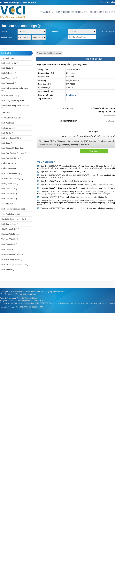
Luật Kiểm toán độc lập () (11, 173)
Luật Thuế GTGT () (9, 189)
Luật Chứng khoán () (9, 224)
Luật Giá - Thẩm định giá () (12, 178)
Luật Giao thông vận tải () (11, 259)
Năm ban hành (6, 37)
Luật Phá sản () (7, 270)
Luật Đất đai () (7, 133)
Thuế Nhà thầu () (8, 204)
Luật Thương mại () (9, 78)
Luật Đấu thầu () (7, 123)
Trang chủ (46, 12)
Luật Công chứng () (9, 244)
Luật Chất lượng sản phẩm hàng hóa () (14, 89)
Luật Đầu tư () (7, 68)
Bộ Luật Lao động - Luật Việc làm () (15, 107)
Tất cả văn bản (7, 58)
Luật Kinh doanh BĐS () (11, 138)
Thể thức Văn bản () (9, 239)
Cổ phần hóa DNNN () (10, 229)
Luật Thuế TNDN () (9, 194)
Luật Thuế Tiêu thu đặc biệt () (13, 209)
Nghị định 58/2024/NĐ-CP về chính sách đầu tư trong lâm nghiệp (67, 181)
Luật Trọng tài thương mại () (12, 100)
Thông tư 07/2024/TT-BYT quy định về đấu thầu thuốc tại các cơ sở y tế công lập (74, 197)
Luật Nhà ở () (6, 143)
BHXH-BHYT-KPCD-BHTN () (13, 118)
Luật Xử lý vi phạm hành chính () (14, 264)
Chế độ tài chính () (8, 168)
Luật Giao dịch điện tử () (11, 158)
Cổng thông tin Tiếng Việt (71, 12)
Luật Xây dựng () (8, 128)
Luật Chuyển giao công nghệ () (13, 153)
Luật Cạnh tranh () (8, 83)
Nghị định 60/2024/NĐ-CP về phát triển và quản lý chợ (63, 172)
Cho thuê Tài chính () (10, 234)
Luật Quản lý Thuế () (9, 184)
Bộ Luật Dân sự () (8, 73)
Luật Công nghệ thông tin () (12, 148)
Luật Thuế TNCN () (9, 199)
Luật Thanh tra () (8, 249)
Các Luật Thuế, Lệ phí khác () (13, 219)
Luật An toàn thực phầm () (12, 254)
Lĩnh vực (3, 31)
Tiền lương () (6, 113)
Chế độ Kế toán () (8, 163)
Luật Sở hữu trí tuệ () (10, 95)
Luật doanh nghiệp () (9, 63)
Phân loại (54, 31)
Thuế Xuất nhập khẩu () (10, 214)
